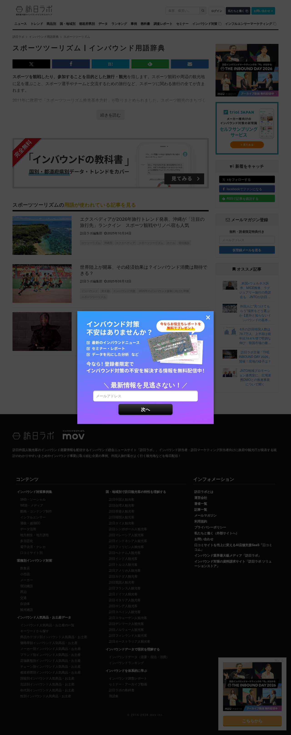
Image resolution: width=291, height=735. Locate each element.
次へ (145, 409)
